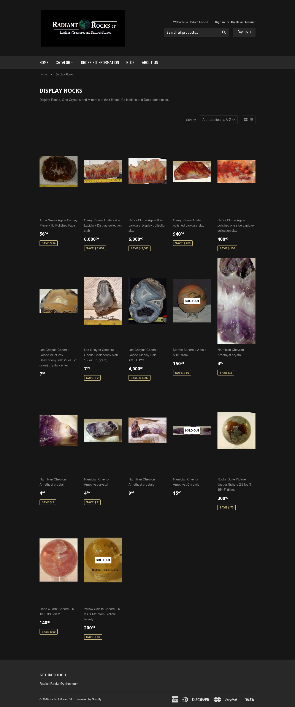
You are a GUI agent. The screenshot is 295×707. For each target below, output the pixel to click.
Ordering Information (100, 62)
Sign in (220, 22)
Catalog (63, 62)
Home (44, 62)
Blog (130, 62)
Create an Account (243, 22)
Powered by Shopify (89, 699)
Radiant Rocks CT (60, 699)
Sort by (191, 119)
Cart (247, 32)
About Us (150, 62)
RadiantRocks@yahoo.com (59, 683)
